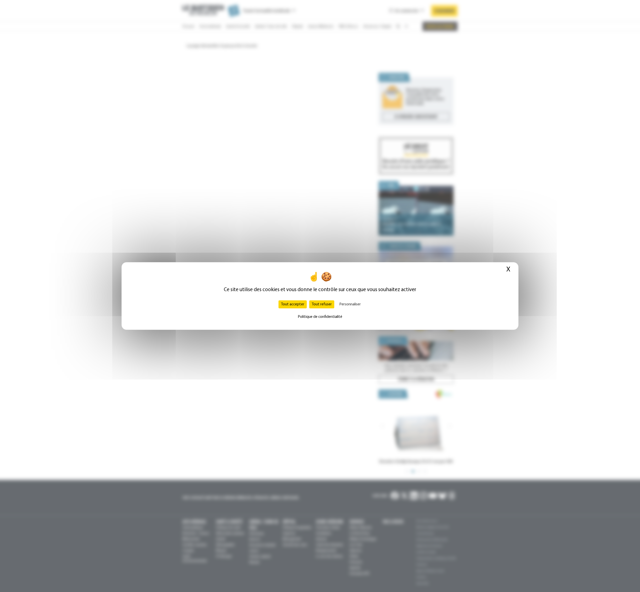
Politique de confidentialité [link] (320, 317)
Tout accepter (292, 304)
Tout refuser (322, 304)
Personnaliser (350, 304)
